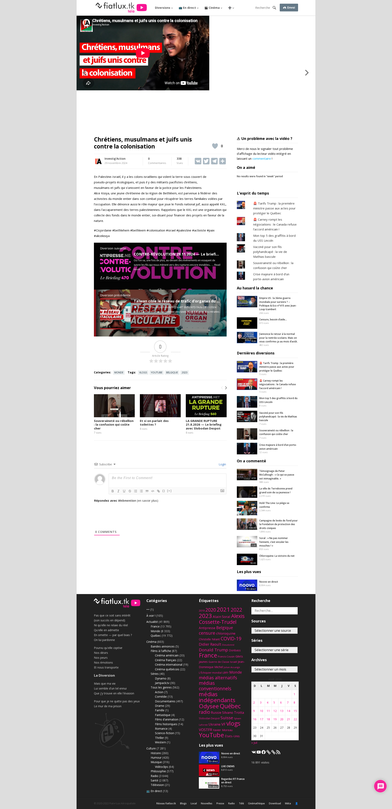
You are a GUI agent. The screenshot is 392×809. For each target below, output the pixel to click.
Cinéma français (165, 660)
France (155, 626)
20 (281, 719)
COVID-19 (231, 638)
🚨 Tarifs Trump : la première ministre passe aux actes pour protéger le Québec (274, 208)
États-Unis (232, 736)
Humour (156, 757)
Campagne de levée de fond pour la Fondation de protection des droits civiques (278, 524)
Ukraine (214, 724)
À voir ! (150, 616)
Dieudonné (228, 644)
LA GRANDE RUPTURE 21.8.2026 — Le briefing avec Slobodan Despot (204, 425)
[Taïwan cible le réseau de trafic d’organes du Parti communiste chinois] (115, 328)
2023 (184, 372)
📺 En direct (187, 8)
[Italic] (118, 491)
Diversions (162, 8)
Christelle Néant (209, 639)
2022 (236, 609)
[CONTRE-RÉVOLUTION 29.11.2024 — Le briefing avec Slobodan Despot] (115, 281)
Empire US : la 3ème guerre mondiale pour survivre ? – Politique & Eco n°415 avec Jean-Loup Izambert (278, 303)
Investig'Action (115, 158)
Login (222, 464)
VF (223, 724)
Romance (161, 728)
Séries (155, 674)
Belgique (172, 372)
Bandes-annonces (163, 646)
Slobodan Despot (209, 718)
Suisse (226, 717)
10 (261, 711)
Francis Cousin (226, 656)
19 (275, 719)
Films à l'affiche (161, 651)
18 (268, 719)
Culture (151, 748)
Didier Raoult (210, 644)
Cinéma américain (167, 655)
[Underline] (124, 491)
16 (254, 719)
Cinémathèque (256, 803)
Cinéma (151, 642)
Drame (159, 706)
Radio (154, 776)
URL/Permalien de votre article (116, 504)
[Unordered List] (141, 491)
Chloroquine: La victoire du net (277, 556)
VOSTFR (205, 729)
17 (261, 719)
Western (160, 742)
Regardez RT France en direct (233, 780)
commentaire (261, 158)
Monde (118, 372)
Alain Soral (221, 616)
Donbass (235, 650)
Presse (220, 803)
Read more (168, 316)
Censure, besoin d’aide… (273, 319)
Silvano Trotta (233, 712)
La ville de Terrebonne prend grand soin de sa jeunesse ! (275, 490)
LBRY (225, 672)
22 (295, 719)
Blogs (183, 803)
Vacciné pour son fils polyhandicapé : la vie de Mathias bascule (270, 252)
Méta (288, 803)
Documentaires (165, 701)
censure (207, 633)
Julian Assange (232, 667)
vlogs (143, 372)
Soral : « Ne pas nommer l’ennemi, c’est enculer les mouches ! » (273, 541)
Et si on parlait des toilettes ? (154, 423)
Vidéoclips (161, 767)
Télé (241, 803)
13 (281, 711)
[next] (226, 388)
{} (163, 490)
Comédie (161, 696)
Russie (216, 712)
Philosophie (158, 771)
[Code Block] (153, 491)
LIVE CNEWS (228, 766)
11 (268, 711)
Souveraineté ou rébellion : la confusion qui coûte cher (114, 425)
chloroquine (225, 633)
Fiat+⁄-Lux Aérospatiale (122, 803)
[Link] (158, 491)
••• (147, 609)
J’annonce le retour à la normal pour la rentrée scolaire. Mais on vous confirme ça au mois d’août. (278, 337)
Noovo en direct (268, 581)
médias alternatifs (218, 678)
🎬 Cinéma (212, 8)
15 (295, 711)
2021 (223, 609)
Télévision (157, 785)
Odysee (209, 706)
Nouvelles (206, 803)
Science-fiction (164, 733)
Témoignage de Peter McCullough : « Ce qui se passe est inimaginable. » (276, 474)
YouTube (156, 372)
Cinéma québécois (167, 669)
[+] (169, 490)
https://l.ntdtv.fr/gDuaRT (169, 307)
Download (275, 803)
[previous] (222, 388)
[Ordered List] (135, 491)
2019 (202, 610)
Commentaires (157, 161)
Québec (156, 635)
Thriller (159, 738)
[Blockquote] (147, 491)
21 (288, 719)
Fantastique (162, 715)
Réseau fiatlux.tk (166, 803)
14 (288, 711)
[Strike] (130, 491)
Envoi (290, 7)
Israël (233, 662)
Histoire (156, 753)
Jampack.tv (162, 683)
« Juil (254, 743)
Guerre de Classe (218, 662)
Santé (154, 780)
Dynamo (160, 678)
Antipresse (207, 628)
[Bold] (113, 491)
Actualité (152, 622)
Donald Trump (213, 650)
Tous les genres (161, 687)
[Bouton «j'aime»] (215, 146)
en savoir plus (147, 500)
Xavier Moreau (223, 730)
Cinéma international (168, 664)
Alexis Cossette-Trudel (222, 618)
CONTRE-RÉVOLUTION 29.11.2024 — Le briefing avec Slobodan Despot (198, 254)
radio (204, 712)
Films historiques (166, 724)
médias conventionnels (215, 686)
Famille (159, 710)
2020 (210, 609)
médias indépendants (217, 697)
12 (275, 711)
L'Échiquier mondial (210, 672)
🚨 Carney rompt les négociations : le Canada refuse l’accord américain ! (277, 384)
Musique (156, 762)
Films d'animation (166, 719)
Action (159, 692)
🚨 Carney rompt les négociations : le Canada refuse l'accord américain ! (275, 224)
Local (194, 803)
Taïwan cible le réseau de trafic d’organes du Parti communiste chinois (198, 301)
